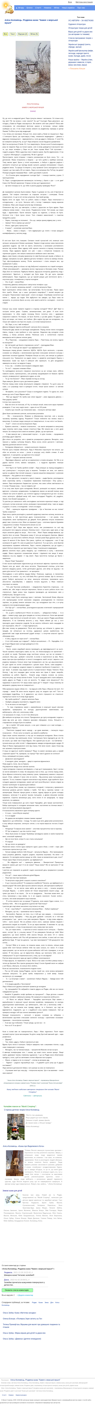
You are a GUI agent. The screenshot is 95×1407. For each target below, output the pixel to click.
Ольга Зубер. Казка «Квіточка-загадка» (19, 1313)
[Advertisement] (33, 1240)
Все (5, 34)
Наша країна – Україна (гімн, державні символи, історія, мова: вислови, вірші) (80, 62)
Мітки (56, 8)
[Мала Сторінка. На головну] (7, 14)
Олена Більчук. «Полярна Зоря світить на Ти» (22, 1319)
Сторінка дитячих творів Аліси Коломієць (21, 1110)
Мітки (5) (34, 34)
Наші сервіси (68, 8)
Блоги (29, 8)
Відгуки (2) (22, 34)
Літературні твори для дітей (80, 28)
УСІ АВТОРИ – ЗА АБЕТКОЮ (80, 20)
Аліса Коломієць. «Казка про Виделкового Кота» (23, 1146)
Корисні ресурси (21, 1395)
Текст (12, 34)
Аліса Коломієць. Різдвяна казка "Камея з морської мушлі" (35, 1380)
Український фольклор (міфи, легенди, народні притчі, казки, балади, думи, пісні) (80, 53)
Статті (38, 8)
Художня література (77, 24)
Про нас (81, 8)
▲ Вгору (20, 8)
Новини (47, 8)
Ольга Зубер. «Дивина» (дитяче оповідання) (22, 1339)
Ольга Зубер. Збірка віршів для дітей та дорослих (24, 1333)
